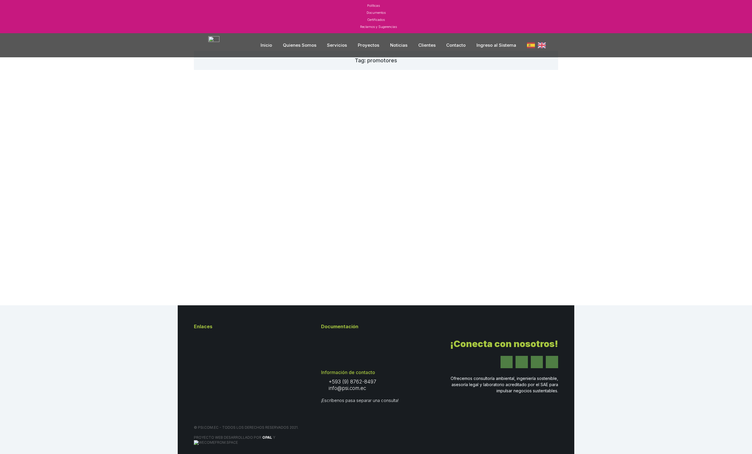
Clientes (427, 45)
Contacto (456, 45)
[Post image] (256, 141)
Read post (215, 261)
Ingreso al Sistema (496, 45)
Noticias (398, 45)
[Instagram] (522, 362)
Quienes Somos (299, 45)
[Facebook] (552, 362)
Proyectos (368, 45)
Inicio (266, 45)
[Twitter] (507, 362)
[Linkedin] (537, 362)
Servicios (337, 45)
